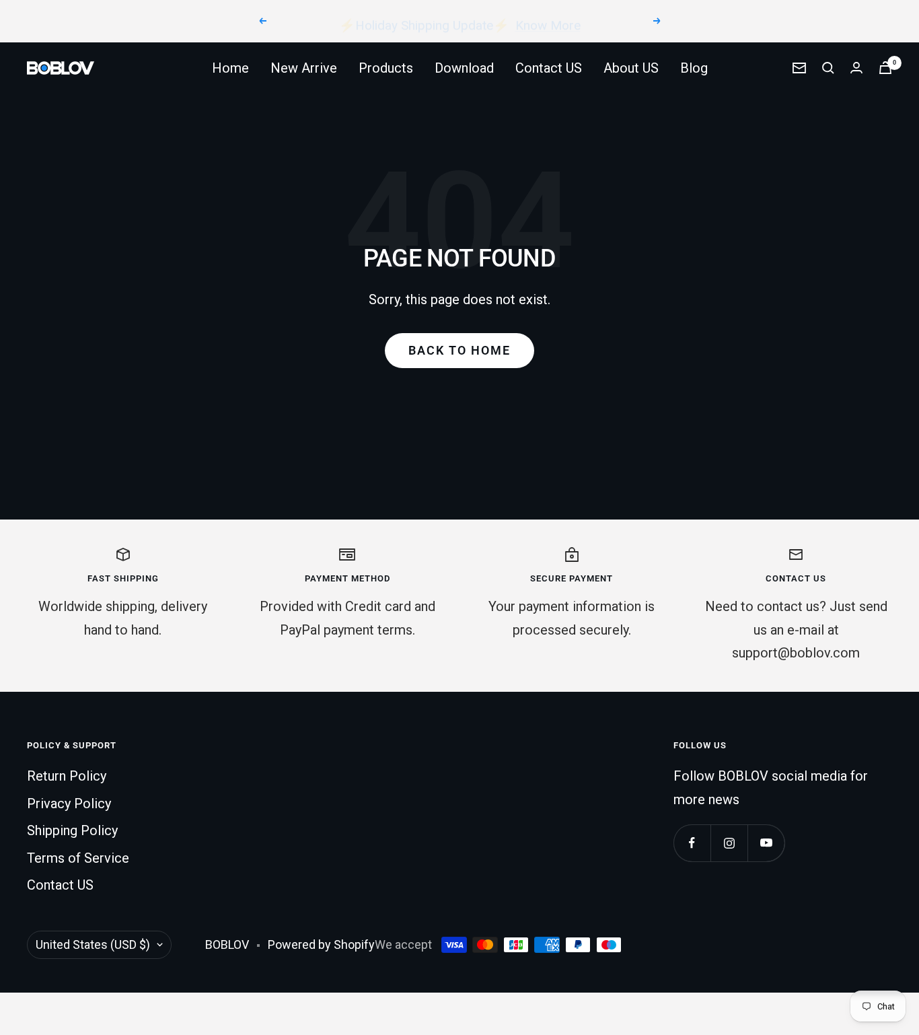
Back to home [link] (459, 350)
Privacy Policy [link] (69, 803)
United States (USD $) (93, 944)
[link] (60, 68)
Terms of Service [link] (78, 858)
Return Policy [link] (66, 776)
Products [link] (386, 68)
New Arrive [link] (303, 68)
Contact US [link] (548, 68)
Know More (548, 20)
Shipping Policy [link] (72, 830)
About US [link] (631, 68)
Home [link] (230, 68)
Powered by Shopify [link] (321, 944)
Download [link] (464, 68)
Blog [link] (694, 68)
